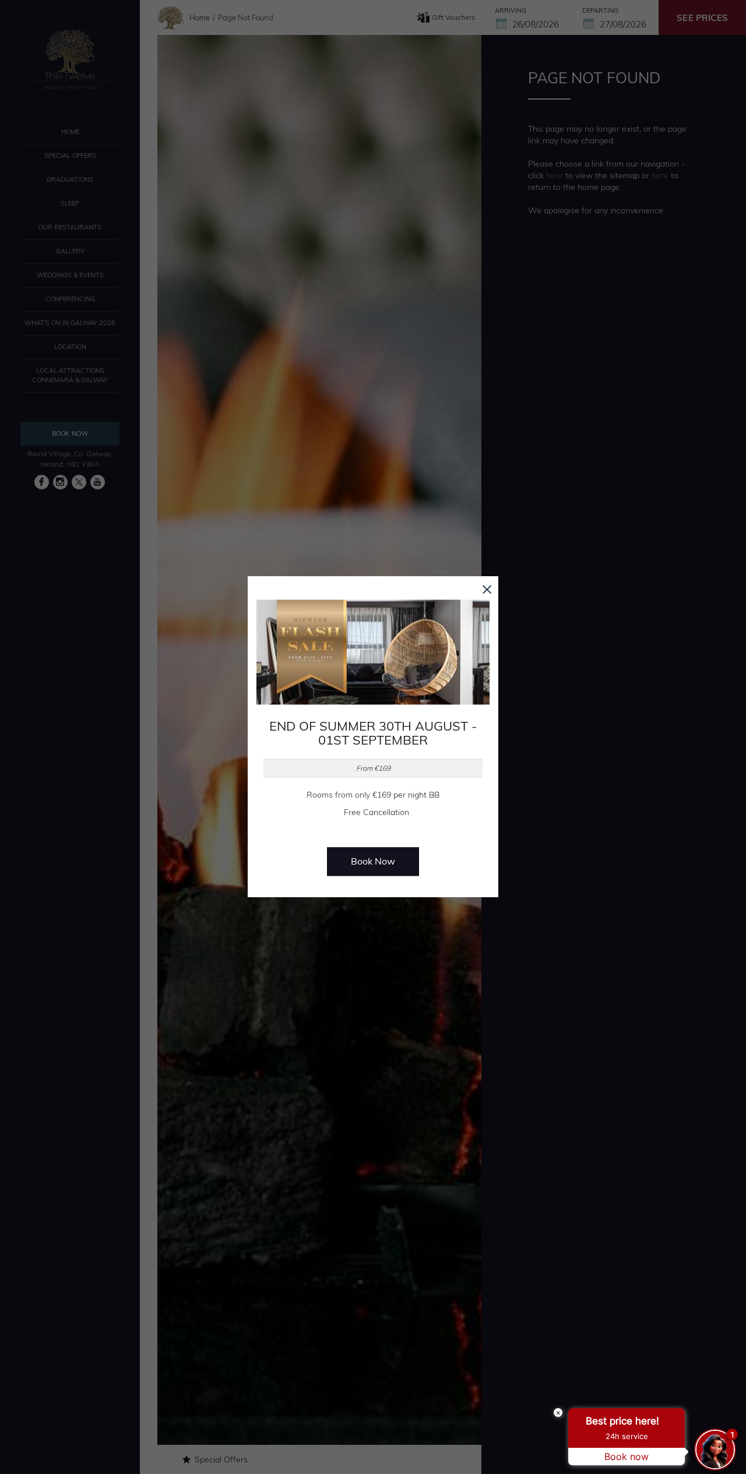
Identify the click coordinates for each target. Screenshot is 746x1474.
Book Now (373, 862)
